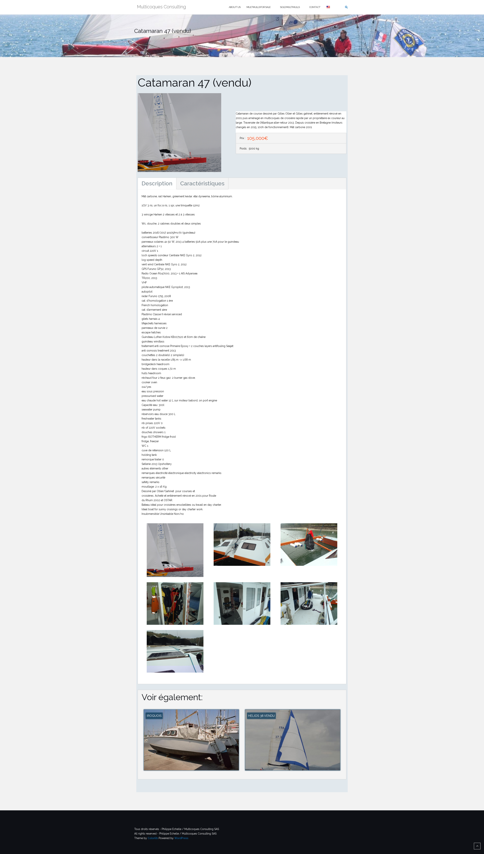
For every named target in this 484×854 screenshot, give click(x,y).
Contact (314, 7)
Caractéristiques (202, 183)
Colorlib (153, 838)
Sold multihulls (290, 7)
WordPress (181, 838)
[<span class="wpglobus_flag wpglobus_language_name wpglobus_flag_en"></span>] (329, 7)
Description (157, 183)
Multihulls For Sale (259, 7)
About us (234, 7)
